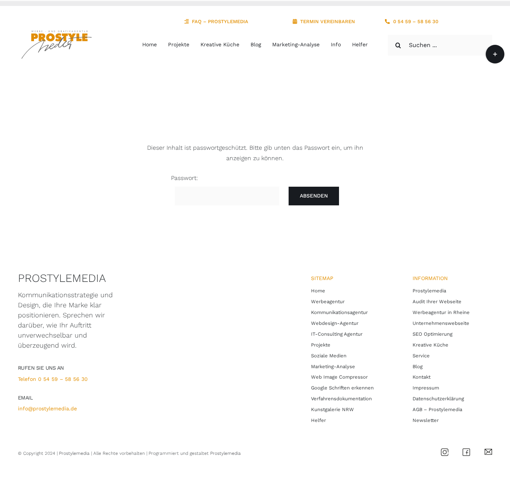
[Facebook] (466, 451)
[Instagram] (444, 451)
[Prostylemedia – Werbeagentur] (55, 32)
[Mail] (488, 451)
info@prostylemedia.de (47, 408)
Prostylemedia (74, 453)
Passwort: (184, 177)
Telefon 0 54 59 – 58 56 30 (53, 379)
